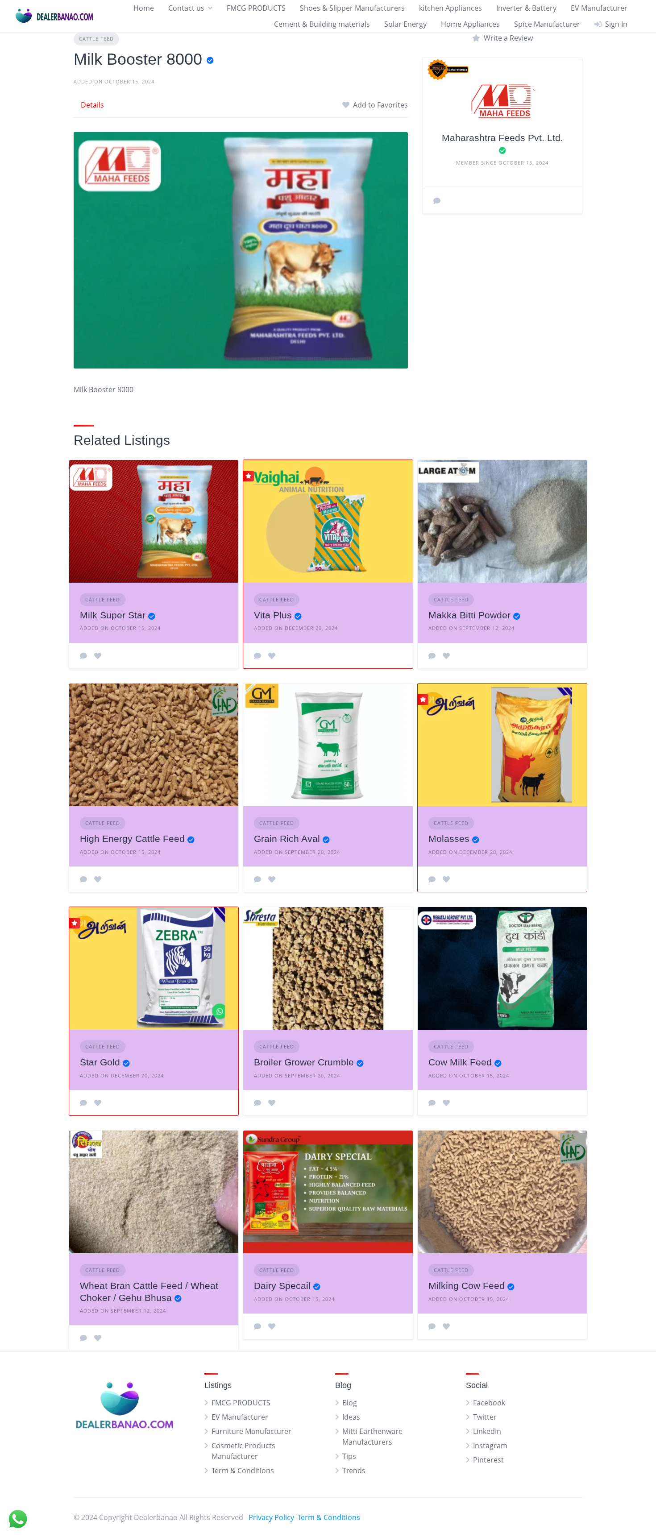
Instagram (490, 1445)
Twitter (485, 1417)
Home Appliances (470, 24)
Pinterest (488, 1460)
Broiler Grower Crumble (304, 1062)
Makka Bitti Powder (469, 615)
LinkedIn (487, 1431)
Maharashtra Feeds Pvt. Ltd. (502, 138)
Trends (353, 1470)
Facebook (489, 1403)
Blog (349, 1403)
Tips (349, 1456)
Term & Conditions (243, 1470)
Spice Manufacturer (547, 24)
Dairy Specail (282, 1285)
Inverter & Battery (526, 8)
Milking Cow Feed (466, 1285)
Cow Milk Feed (460, 1062)
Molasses (448, 838)
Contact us (186, 8)
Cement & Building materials (322, 24)
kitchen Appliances (450, 8)
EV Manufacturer (599, 8)
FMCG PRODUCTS (256, 8)
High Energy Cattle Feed (132, 838)
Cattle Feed (96, 38)
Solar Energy (405, 24)
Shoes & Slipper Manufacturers (352, 8)
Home (143, 8)
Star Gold (100, 1062)
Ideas (351, 1417)
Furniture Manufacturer (251, 1431)
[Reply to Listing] (83, 655)
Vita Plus (273, 615)
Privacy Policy (271, 1517)
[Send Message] (436, 200)
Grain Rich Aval (287, 838)
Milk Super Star (112, 615)
